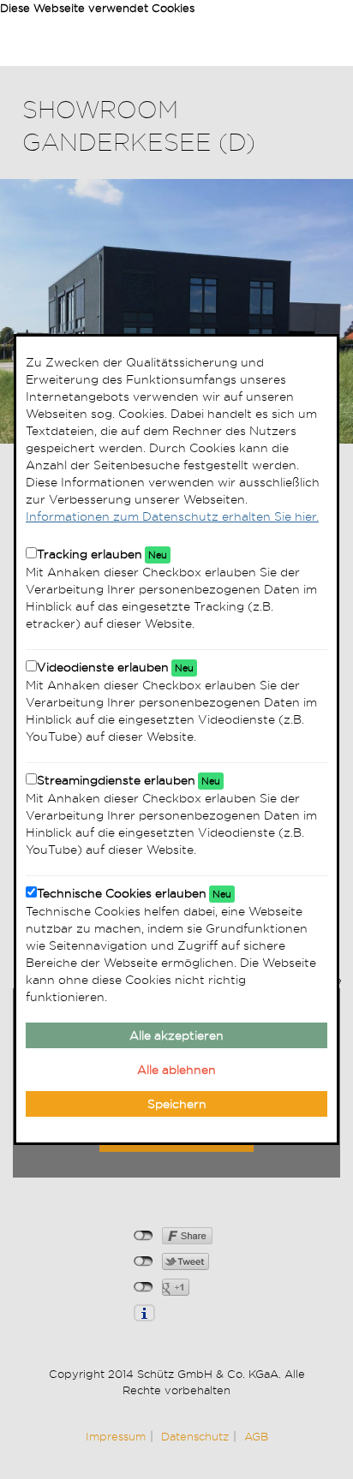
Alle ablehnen (176, 1069)
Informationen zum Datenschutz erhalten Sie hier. (172, 516)
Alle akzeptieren (176, 1035)
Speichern (176, 1104)
